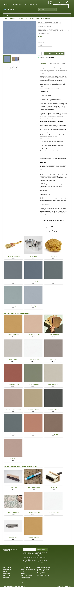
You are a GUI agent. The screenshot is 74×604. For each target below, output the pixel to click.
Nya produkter (6, 575)
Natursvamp (54, 256)
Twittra (12, 67)
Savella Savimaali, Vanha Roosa (13, 409)
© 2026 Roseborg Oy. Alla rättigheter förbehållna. (13, 586)
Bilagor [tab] (63, 63)
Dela (9, 67)
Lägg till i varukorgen (54, 53)
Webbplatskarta (24, 581)
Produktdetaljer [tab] (54, 63)
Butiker (22, 582)
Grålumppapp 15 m (13, 537)
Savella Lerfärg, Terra (14, 384)
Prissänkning (6, 573)
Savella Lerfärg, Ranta (13, 359)
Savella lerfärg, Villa (34, 359)
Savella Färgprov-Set (54, 334)
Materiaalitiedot (7, 569)
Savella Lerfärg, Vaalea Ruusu (14, 458)
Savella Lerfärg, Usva (34, 306)
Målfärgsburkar (34, 256)
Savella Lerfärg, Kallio (14, 281)
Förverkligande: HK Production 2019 (63, 586)
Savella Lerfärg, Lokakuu (54, 281)
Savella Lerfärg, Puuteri (53, 384)
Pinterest (16, 67)
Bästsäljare (6, 577)
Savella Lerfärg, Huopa (53, 359)
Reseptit (5, 571)
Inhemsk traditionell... (13, 512)
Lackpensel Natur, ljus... (14, 256)
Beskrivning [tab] (44, 63)
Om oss (22, 571)
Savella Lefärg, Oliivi (34, 384)
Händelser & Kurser (25, 577)
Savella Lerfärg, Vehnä (33, 409)
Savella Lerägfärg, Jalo (53, 434)
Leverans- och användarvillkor (28, 569)
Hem (7, 4)
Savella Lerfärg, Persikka (34, 434)
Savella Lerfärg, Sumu (13, 306)
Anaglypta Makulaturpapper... (34, 487)
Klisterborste (54, 487)
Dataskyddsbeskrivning (26, 575)
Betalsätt (23, 573)
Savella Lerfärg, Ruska (13, 334)
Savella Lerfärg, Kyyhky (33, 281)
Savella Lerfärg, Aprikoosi (34, 334)
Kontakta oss (24, 579)
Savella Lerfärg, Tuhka (53, 409)
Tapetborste (14, 487)
